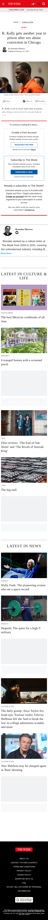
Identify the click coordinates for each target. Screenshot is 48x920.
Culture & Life (27, 22)
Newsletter (41, 101)
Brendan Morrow (18, 49)
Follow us (29, 101)
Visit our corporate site (36, 911)
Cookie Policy (24, 875)
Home (16, 22)
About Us (24, 859)
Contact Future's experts (24, 863)
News (24, 27)
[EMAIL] (17, 232)
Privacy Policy (24, 871)
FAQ (24, 883)
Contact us (29, 210)
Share (8, 101)
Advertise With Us (24, 879)
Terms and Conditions (24, 867)
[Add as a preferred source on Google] (24, 900)
